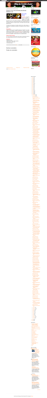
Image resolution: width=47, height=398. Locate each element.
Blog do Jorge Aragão (35, 359)
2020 (32, 84)
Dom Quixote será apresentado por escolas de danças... (35, 248)
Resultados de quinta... (35, 237)
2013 (32, 92)
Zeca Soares (33, 374)
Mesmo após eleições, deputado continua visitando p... (35, 281)
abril (33, 314)
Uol (32, 345)
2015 (32, 90)
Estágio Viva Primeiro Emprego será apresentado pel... (36, 195)
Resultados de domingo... (35, 219)
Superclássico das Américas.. (36, 187)
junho (33, 312)
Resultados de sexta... (35, 166)
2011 (32, 319)
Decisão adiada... (34, 188)
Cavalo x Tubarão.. (34, 179)
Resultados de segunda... (35, 199)
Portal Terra (33, 340)
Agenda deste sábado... (35, 223)
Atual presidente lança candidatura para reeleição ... (36, 299)
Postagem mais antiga (26, 67)
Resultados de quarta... (35, 186)
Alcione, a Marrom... (35, 123)
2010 (32, 320)
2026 (32, 77)
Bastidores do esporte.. (35, 257)
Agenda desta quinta (35, 290)
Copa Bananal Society (35, 238)
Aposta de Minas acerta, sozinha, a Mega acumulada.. (35, 154)
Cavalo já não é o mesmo (35, 229)
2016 (32, 89)
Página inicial (18, 67)
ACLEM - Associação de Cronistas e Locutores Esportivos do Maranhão (35, 324)
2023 (32, 81)
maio (33, 313)
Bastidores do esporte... (35, 122)
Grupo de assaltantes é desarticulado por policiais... (35, 287)
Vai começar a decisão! (35, 180)
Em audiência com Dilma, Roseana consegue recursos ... (35, 276)
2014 (32, 91)
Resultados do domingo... (35, 155)
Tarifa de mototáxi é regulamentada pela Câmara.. (35, 119)
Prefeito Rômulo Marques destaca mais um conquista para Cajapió (35, 361)
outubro (34, 307)
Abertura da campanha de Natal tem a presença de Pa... (35, 254)
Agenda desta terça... (35, 198)
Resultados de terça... (35, 127)
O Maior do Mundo (34, 348)
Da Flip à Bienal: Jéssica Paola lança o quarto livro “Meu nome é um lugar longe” (35, 384)
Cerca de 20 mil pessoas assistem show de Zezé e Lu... (36, 150)
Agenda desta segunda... (35, 216)
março (33, 315)
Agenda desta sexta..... (35, 236)
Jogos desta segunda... (35, 258)
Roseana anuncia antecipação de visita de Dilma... (35, 114)
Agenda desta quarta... (35, 126)
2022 (32, 82)
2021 (32, 83)
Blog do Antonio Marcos (35, 382)
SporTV (33, 344)
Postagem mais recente (9, 67)
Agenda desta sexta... (35, 273)
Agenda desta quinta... (35, 185)
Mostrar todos (38, 389)
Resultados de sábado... (35, 220)
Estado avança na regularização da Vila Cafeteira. (35, 103)
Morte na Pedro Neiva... (35, 213)
